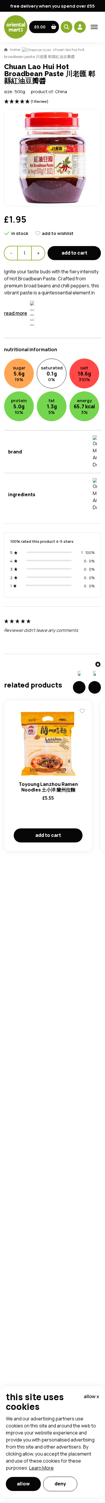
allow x (91, 1396)
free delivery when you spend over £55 (52, 6)
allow (23, 1483)
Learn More (41, 1468)
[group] (52, 633)
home (15, 49)
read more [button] (15, 313)
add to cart (74, 253)
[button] (44, 27)
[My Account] (80, 27)
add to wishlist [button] (58, 233)
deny (60, 1483)
